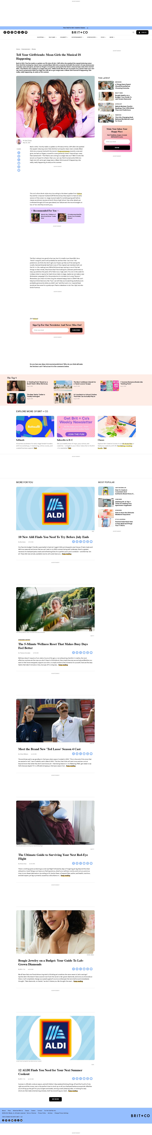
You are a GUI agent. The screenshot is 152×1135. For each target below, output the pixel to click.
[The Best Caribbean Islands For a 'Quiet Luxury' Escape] (63, 385)
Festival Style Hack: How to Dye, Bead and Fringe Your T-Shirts (124, 523)
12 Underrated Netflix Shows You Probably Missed (74, 216)
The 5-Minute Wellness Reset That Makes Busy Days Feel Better (53, 646)
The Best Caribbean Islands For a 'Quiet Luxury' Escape (85, 383)
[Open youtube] (15, 32)
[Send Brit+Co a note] (26, 32)
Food (102, 37)
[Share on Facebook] (18, 152)
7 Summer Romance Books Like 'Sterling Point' (131, 383)
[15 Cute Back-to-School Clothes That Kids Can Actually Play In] (63, 398)
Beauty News (119, 93)
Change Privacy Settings (61, 1113)
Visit (35, 448)
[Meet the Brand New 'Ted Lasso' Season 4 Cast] (55, 720)
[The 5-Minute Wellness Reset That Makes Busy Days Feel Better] (55, 609)
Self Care (52, 37)
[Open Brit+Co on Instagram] (9, 1120)
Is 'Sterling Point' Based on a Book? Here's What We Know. (37, 383)
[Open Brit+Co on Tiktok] (18, 1120)
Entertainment (77, 37)
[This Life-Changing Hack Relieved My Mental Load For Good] (106, 118)
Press (9, 1110)
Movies (34, 49)
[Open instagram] (12, 32)
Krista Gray (23, 863)
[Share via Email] (18, 163)
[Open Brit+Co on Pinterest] (6, 1120)
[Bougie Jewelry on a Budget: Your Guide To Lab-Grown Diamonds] (106, 96)
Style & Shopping (120, 519)
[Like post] (18, 170)
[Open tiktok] (22, 32)
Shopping (40, 37)
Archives (50, 1113)
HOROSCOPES (91, 37)
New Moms (118, 82)
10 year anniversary (63, 151)
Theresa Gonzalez (25, 653)
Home (18, 49)
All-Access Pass (127, 444)
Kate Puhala (28, 140)
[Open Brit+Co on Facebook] (3, 1120)
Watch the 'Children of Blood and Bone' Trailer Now (48, 216)
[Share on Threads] (18, 166)
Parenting (118, 115)
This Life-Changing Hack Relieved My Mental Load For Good (124, 119)
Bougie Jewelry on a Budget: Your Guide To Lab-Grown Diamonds (123, 97)
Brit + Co (22, 969)
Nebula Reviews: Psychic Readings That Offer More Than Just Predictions (124, 108)
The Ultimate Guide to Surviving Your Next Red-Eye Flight (53, 857)
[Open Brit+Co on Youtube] (12, 1120)
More (111, 37)
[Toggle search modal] (133, 32)
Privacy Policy (42, 1113)
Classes (101, 440)
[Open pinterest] (8, 32)
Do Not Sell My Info (50, 1110)
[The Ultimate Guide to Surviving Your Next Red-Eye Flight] (55, 822)
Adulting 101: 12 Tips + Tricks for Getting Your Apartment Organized (123, 503)
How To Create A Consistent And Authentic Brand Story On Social (124, 492)
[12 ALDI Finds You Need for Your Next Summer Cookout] (55, 1038)
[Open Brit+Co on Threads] (15, 1120)
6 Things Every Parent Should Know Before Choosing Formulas (123, 86)
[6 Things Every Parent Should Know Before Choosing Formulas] (106, 85)
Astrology (118, 104)
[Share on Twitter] (18, 159)
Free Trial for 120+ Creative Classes (74, 28)
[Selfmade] (35, 426)
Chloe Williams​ (24, 754)
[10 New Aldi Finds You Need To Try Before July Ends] (55, 508)
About (4, 1110)
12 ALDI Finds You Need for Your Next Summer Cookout (50, 1072)
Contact (40, 1110)
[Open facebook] (5, 32)
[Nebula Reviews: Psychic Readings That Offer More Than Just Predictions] (106, 107)
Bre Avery (23, 542)
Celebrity (63, 37)
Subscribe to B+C (65, 440)
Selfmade (20, 440)
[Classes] (117, 426)
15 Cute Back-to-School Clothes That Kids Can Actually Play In (85, 395)
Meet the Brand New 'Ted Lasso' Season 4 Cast (49, 749)
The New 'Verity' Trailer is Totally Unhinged (36, 395)
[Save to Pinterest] (18, 156)
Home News (118, 499)
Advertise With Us (18, 1110)
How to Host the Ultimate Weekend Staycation (124, 513)
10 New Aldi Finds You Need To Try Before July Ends (53, 537)
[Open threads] (19, 32)
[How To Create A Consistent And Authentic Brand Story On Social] (106, 491)
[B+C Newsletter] (76, 426)
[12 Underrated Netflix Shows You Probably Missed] (62, 217)
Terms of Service (31, 1113)
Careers (33, 1110)
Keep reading (66, 554)
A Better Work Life (120, 487)
